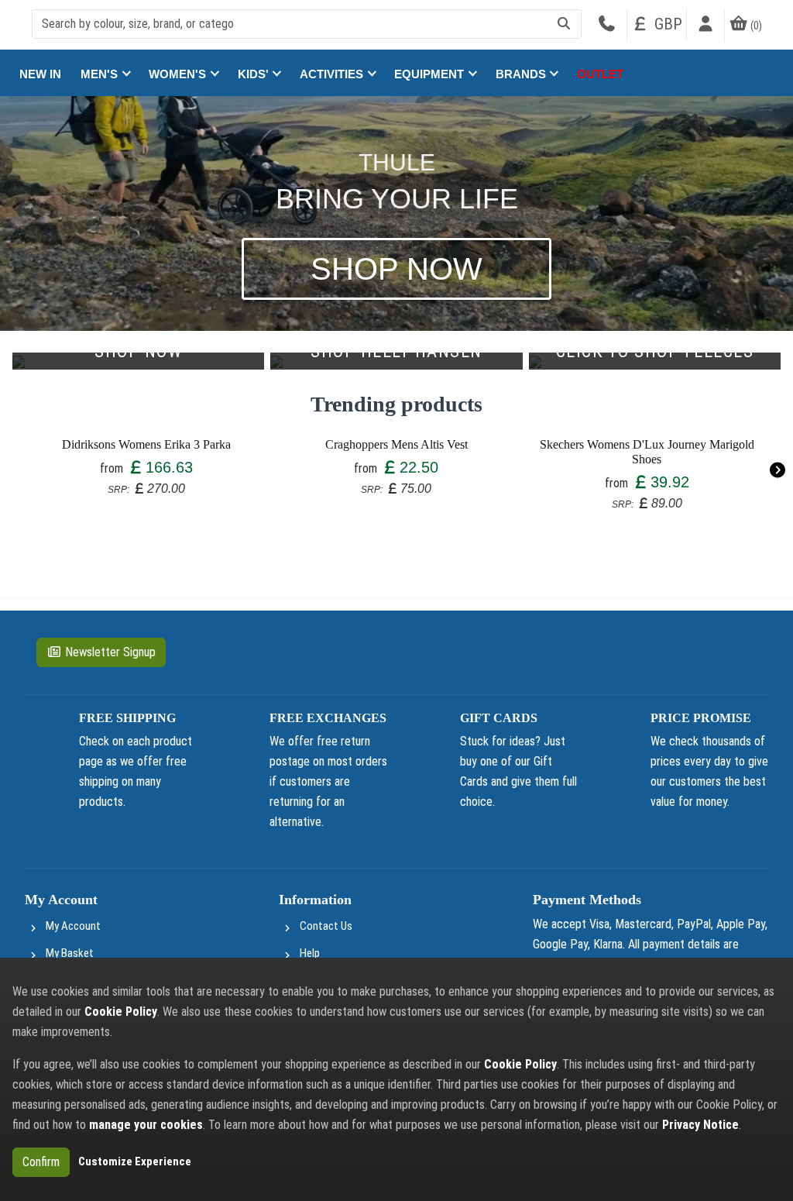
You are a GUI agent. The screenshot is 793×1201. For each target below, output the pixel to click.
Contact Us (326, 926)
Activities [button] (333, 74)
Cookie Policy (120, 1011)
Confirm (41, 1162)
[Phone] (606, 25)
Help (310, 953)
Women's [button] (179, 74)
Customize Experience (134, 1161)
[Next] (777, 470)
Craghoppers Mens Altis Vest (396, 444)
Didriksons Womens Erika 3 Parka (146, 444)
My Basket (70, 953)
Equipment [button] (430, 74)
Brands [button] (522, 74)
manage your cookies (146, 1124)
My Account (73, 926)
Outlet (600, 74)
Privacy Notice (700, 1124)
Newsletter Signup (110, 652)
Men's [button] (101, 74)
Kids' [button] (255, 74)
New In (40, 74)
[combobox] (307, 24)
